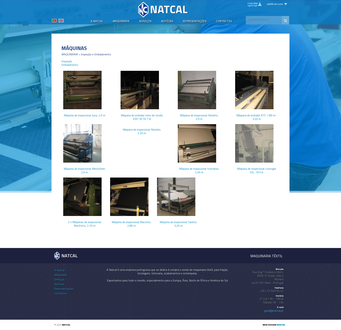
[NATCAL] (163, 16)
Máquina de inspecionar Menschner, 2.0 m (84, 170)
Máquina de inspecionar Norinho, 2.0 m (199, 117)
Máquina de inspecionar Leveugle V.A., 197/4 (256, 170)
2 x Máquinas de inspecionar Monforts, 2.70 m (84, 224)
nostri (281, 324)
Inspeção (66, 61)
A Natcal (97, 21)
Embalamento (69, 65)
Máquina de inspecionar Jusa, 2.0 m (84, 115)
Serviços (145, 21)
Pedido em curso (275, 4)
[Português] (54, 21)
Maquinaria (121, 21)
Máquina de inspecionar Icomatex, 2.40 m (199, 170)
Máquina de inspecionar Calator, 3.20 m (178, 224)
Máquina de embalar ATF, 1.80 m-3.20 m (256, 117)
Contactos (224, 21)
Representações (195, 21)
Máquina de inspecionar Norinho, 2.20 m (142, 131)
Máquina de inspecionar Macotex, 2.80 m (131, 224)
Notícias (167, 21)
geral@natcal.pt (273, 310)
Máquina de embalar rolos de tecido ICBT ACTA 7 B (142, 117)
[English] (61, 21)
